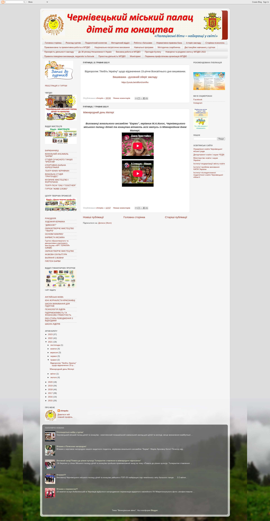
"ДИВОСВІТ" (50, 225)
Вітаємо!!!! (61, 475)
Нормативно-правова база (169, 43)
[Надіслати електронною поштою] (136, 98)
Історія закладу (193, 43)
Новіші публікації (93, 217)
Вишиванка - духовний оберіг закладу (135, 77)
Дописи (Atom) (105, 223)
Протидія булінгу (153, 52)
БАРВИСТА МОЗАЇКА (55, 237)
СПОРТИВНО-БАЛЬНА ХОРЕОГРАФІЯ (55, 166)
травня (53, 360)
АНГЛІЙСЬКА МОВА (54, 297)
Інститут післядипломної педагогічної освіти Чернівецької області (208, 175)
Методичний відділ (120, 43)
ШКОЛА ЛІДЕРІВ (52, 324)
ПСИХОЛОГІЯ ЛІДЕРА (55, 309)
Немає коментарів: (122, 98)
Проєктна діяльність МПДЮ (112, 56)
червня (53, 356)
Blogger (154, 510)
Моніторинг (135, 56)
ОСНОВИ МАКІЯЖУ (54, 234)
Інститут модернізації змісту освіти (209, 164)
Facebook (197, 100)
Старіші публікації (176, 217)
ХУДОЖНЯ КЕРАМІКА (55, 222)
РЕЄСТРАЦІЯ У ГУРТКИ (56, 86)
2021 (50, 342)
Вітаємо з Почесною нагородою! (71, 446)
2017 (50, 393)
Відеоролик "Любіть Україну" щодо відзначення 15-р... (63, 364)
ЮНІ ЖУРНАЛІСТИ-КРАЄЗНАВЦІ (60, 300)
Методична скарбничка (169, 47)
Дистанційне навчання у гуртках (199, 47)
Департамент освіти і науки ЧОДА (208, 155)
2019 (50, 386)
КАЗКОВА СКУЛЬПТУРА (56, 254)
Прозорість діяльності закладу (59, 52)
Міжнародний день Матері (98, 112)
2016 (50, 397)
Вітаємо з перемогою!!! (67, 489)
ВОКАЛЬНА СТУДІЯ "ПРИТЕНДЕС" (54, 175)
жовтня (53, 349)
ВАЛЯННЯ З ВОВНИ (54, 258)
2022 (50, 338)
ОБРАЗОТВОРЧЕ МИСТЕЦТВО (59, 251)
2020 (50, 382)
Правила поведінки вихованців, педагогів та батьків (69, 56)
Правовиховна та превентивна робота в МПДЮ (67, 47)
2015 (50, 401)
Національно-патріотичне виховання (112, 47)
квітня (53, 374)
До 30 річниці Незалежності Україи (95, 52)
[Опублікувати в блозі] (138, 98)
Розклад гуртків (73, 43)
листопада (55, 345)
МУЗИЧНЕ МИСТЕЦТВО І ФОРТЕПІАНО (57, 181)
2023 (50, 334)
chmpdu (64, 411)
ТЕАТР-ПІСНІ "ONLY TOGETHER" (60, 185)
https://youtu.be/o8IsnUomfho (135, 82)
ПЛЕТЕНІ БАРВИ (52, 261)
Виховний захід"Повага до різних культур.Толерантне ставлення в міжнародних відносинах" (99, 461)
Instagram (197, 103)
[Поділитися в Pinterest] (146, 98)
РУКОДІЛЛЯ (50, 218)
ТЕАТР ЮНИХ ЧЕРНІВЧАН (57, 171)
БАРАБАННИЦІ (52, 151)
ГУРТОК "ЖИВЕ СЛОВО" (56, 189)
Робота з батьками (143, 43)
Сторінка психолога (214, 43)
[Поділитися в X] (141, 98)
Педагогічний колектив (96, 43)
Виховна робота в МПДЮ (128, 52)
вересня (54, 353)
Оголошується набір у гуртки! (70, 432)
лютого (53, 377)
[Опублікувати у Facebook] (144, 98)
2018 (50, 389)
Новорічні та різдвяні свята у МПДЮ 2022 (186, 52)
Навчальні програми (143, 47)
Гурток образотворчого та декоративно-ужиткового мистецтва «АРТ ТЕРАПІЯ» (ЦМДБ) (57, 244)
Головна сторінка (53, 43)
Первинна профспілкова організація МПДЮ (166, 56)
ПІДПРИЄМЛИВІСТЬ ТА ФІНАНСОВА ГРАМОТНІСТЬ (58, 314)
